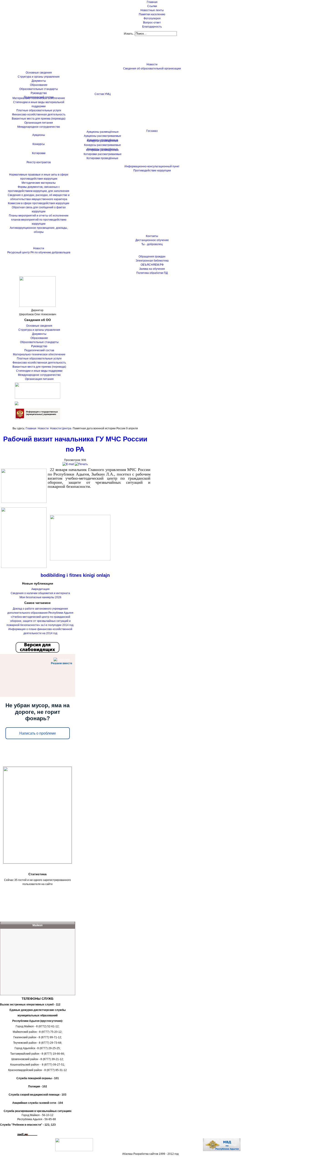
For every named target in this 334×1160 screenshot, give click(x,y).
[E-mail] (68, 464)
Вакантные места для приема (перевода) (39, 366)
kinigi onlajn (96, 575)
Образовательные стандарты (39, 342)
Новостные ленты (152, 10)
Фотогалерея (152, 18)
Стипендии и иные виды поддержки (39, 370)
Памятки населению (152, 14)
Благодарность (152, 26)
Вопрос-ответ (152, 22)
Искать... (129, 33)
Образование (39, 338)
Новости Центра (60, 428)
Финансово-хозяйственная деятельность (39, 362)
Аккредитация (40, 589)
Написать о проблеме (37, 733)
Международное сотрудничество (39, 374)
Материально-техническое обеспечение (39, 354)
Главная (152, 2)
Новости (43, 428)
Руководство (39, 346)
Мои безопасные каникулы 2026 (40, 597)
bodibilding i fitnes (61, 575)
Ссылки (152, 6)
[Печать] (81, 464)
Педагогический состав (39, 350)
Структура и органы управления (39, 329)
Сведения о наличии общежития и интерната (40, 593)
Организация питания (39, 379)
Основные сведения (39, 325)
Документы (39, 334)
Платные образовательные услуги (39, 358)
